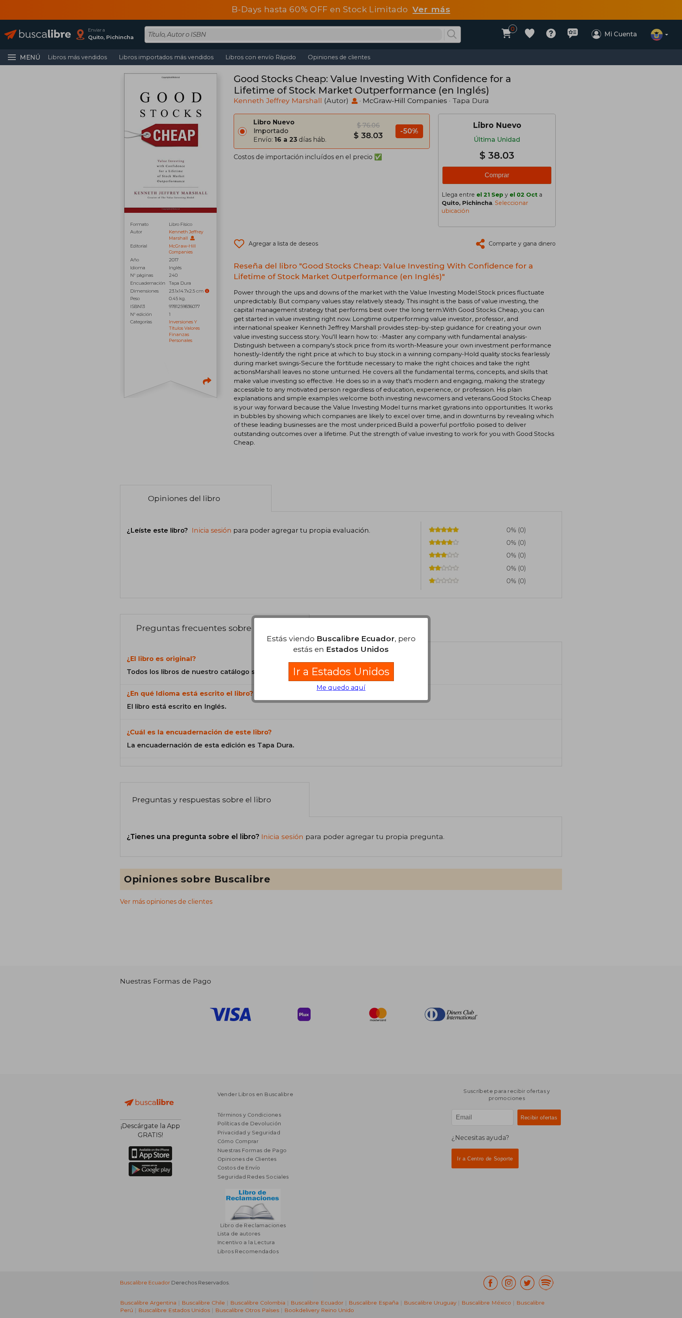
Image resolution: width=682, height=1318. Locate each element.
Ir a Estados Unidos (341, 671)
